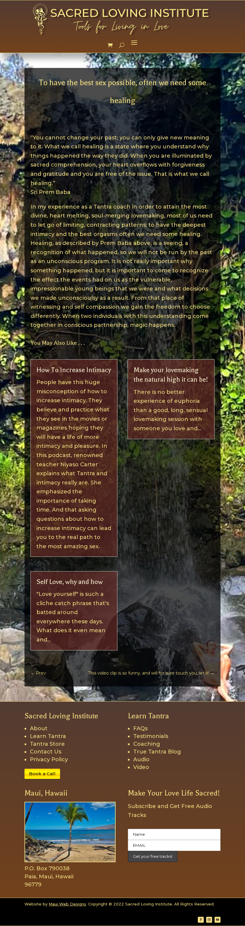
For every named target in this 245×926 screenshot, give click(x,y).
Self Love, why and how (69, 582)
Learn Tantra (48, 736)
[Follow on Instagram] (209, 920)
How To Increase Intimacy (73, 370)
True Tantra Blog (157, 751)
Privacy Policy (49, 759)
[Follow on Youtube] (217, 920)
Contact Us (45, 751)
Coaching (146, 744)
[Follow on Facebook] (201, 920)
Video (141, 767)
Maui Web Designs (67, 904)
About (39, 728)
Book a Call (42, 773)
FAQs (140, 728)
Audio (141, 759)
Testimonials (150, 736)
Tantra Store (47, 744)
